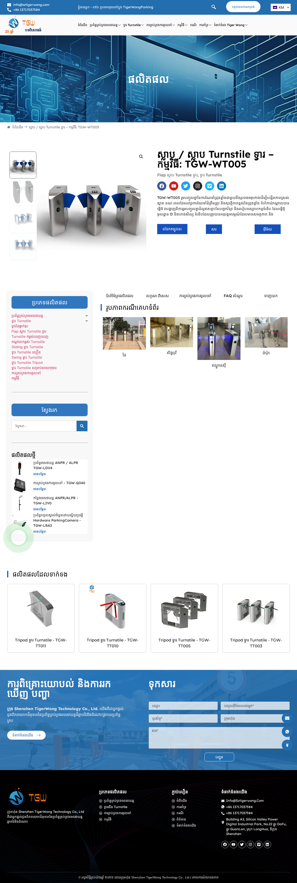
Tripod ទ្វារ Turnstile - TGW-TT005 (184, 643)
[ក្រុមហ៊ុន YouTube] (173, 186)
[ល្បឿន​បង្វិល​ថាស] (82, 426)
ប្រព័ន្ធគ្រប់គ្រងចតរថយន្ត (104, 25)
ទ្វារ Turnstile (132, 25)
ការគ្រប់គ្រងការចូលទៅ (159, 25)
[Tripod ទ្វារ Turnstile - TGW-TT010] (112, 609)
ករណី (193, 25)
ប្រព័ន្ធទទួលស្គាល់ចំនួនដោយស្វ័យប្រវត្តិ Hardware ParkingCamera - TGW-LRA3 (58, 520)
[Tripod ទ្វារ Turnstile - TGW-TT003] (256, 609)
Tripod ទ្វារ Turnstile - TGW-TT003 (256, 643)
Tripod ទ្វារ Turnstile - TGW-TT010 (112, 643)
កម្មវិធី (180, 25)
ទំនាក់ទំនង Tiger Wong (229, 25)
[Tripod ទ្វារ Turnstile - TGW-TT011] (40, 609)
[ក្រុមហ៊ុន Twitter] (185, 186)
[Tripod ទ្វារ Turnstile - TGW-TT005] (184, 609)
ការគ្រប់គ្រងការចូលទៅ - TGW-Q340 (59, 483)
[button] (141, 157)
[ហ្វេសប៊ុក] (161, 186)
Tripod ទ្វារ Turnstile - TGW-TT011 (41, 643)
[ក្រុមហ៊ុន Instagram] (197, 186)
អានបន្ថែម (39, 474)
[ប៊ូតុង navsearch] (213, 7)
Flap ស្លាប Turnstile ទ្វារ (177, 174)
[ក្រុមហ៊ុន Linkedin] (221, 186)
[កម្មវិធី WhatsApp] (18, 537)
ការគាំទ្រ (203, 25)
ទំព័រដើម (82, 25)
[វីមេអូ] (209, 186)
